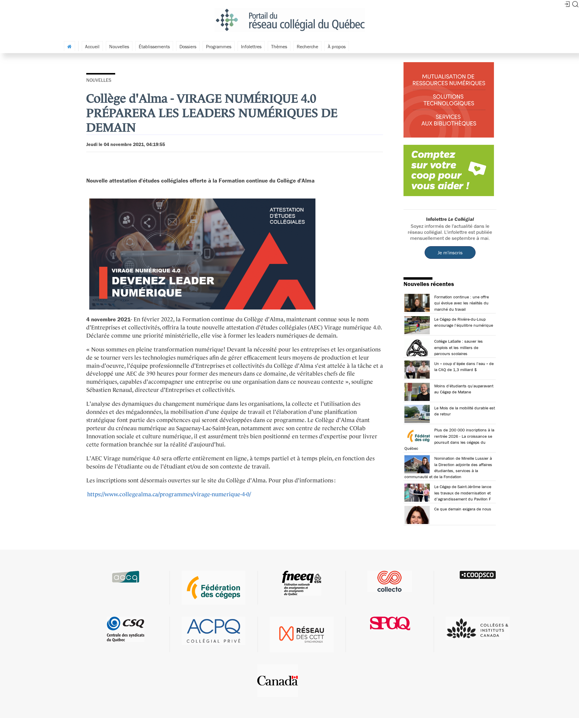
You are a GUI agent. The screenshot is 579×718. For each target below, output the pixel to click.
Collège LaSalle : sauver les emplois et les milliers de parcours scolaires (458, 347)
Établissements (154, 46)
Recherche (307, 46)
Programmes (218, 46)
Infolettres (251, 46)
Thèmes (279, 46)
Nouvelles (119, 46)
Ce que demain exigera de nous (462, 509)
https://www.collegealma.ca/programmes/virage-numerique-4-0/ (169, 494)
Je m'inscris (450, 252)
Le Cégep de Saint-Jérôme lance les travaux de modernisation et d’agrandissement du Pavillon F (462, 492)
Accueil (92, 46)
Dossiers (187, 46)
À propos (337, 46)
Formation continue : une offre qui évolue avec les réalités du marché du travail (461, 303)
